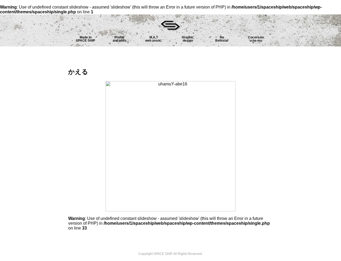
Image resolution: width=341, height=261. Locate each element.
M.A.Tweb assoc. (153, 38)
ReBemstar (222, 38)
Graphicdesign (188, 38)
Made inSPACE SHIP (85, 38)
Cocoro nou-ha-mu (256, 38)
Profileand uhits (120, 38)
